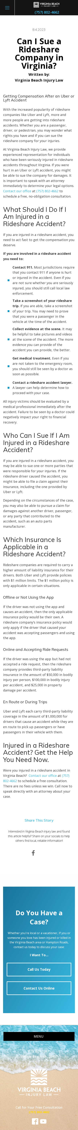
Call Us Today (39, 969)
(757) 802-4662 (47, 12)
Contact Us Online (39, 988)
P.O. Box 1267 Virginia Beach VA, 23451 (39, 1054)
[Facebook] (33, 853)
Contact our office (17, 191)
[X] (45, 853)
